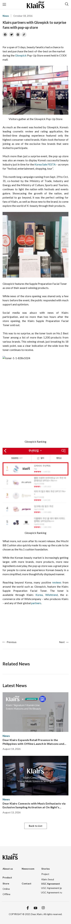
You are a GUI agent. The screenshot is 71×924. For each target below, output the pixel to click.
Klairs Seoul (47, 879)
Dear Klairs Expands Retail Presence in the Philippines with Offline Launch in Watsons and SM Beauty (33, 742)
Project (45, 874)
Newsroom (28, 868)
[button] (35, 826)
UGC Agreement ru (51, 892)
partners (36, 603)
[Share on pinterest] (18, 34)
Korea (39, 594)
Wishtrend (51, 594)
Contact (26, 883)
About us (8, 868)
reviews (56, 582)
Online (6, 888)
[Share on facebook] (5, 34)
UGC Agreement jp (51, 887)
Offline (6, 894)
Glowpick (21, 55)
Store (6, 883)
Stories (45, 868)
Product (7, 877)
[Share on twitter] (11, 34)
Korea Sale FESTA (45, 164)
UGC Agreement (50, 883)
